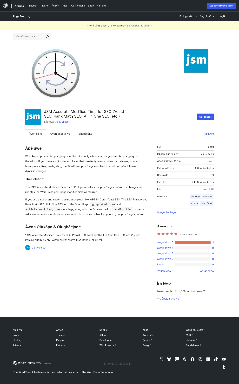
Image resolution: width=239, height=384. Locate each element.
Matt (190, 335)
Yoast (209, 203)
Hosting (17, 340)
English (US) (207, 189)
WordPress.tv (108, 345)
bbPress (192, 340)
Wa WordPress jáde (221, 5)
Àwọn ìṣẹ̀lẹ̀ (148, 335)
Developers (106, 340)
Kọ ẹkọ (103, 329)
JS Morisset (62, 121)
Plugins (60, 340)
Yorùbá (47, 363)
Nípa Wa (17, 329)
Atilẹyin (103, 335)
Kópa (145, 329)
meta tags (195, 196)
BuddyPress (194, 345)
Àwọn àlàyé (35, 133)
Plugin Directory (21, 16)
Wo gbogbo (207, 271)
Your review (164, 271)
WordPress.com (196, 329)
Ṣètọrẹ (148, 340)
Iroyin (16, 335)
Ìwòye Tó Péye (166, 212)
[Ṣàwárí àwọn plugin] (47, 36)
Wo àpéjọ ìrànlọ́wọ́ (168, 298)
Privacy (17, 345)
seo (203, 203)
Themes (60, 335)
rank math (207, 196)
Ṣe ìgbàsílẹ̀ (205, 116)
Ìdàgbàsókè (85, 133)
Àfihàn (59, 329)
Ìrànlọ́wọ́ (209, 133)
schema (194, 203)
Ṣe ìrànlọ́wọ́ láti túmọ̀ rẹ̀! (139, 25)
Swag (147, 345)
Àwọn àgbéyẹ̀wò (60, 133)
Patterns (60, 345)
